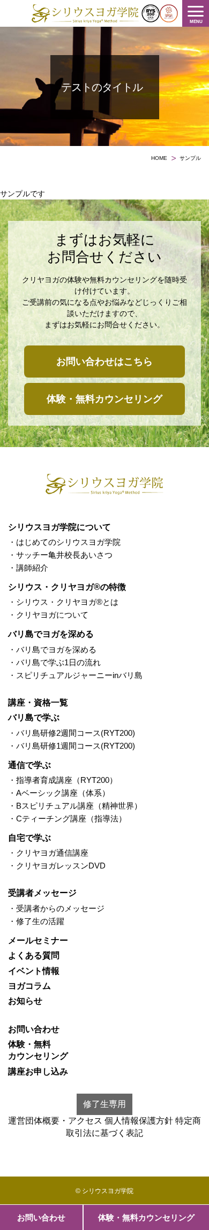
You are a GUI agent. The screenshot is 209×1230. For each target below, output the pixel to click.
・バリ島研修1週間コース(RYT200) (71, 745)
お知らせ (25, 1000)
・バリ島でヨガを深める (52, 649)
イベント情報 (33, 970)
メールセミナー (38, 940)
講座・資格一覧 (38, 702)
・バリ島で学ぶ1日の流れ (54, 662)
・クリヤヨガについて (48, 614)
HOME (159, 158)
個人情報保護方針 (138, 1120)
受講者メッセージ (42, 892)
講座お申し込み (38, 1071)
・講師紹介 (28, 567)
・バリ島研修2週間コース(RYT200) (71, 732)
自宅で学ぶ (29, 837)
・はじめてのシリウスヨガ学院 (64, 542)
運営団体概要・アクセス (55, 1120)
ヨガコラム (29, 985)
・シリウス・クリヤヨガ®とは (63, 601)
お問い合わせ (41, 1217)
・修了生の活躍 (36, 921)
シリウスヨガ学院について (59, 527)
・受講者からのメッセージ (56, 908)
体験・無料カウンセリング (146, 1217)
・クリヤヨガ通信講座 (48, 852)
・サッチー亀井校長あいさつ (60, 554)
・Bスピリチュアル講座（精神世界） (75, 805)
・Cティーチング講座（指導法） (67, 818)
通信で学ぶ (29, 765)
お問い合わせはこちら (104, 361)
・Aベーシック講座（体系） (59, 792)
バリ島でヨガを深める (51, 634)
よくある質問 (33, 955)
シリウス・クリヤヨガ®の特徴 (67, 586)
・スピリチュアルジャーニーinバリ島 (75, 675)
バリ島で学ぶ (33, 717)
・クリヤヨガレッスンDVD (57, 865)
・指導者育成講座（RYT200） (62, 780)
